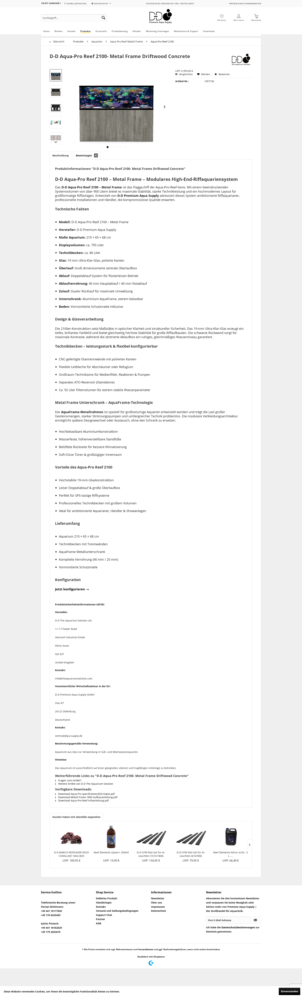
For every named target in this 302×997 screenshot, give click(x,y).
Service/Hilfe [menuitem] (101, 3)
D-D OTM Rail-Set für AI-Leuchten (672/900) (191, 854)
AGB (98, 923)
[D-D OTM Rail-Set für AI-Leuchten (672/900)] (191, 837)
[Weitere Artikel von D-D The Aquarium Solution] (240, 59)
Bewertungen (86, 155)
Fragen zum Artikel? (69, 780)
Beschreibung (60, 155)
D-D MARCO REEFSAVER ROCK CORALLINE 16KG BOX (71, 854)
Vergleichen (185, 74)
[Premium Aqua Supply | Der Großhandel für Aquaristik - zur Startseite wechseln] (160, 18)
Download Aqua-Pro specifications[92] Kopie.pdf (86, 794)
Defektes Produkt (106, 898)
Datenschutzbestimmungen (238, 927)
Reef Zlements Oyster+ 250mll (111, 852)
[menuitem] (74, 17)
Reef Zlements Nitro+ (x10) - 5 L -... (230, 854)
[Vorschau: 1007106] (56, 75)
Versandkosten (146, 949)
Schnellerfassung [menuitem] (76, 3)
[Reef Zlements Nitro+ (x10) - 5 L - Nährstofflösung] (230, 837)
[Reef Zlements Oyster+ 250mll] (111, 837)
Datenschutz (158, 910)
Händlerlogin (104, 902)
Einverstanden (289, 991)
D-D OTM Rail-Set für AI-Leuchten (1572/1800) (151, 854)
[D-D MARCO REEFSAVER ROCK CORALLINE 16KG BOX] (71, 837)
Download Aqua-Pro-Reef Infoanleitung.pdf (83, 800)
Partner (100, 919)
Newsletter (157, 898)
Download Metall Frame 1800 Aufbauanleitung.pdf (87, 797)
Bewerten (224, 74)
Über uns (156, 902)
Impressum (158, 906)
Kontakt (101, 906)
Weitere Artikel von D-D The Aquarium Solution (85, 783)
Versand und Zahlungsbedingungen (117, 910)
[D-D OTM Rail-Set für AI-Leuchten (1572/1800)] (151, 837)
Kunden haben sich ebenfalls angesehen (76, 817)
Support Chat (104, 915)
